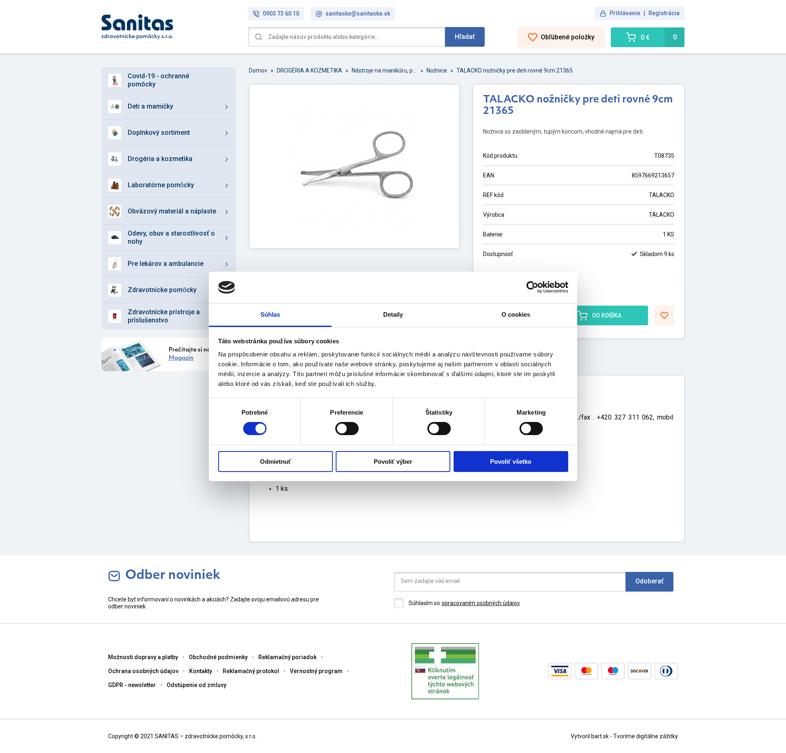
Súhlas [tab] (270, 314)
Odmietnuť (275, 461)
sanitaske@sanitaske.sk (357, 13)
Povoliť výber (393, 461)
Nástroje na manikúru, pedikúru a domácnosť (384, 70)
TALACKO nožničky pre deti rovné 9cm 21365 (514, 70)
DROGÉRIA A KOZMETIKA (309, 70)
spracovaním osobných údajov (481, 603)
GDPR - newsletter (132, 685)
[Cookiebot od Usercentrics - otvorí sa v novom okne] (532, 287)
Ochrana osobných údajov (143, 671)
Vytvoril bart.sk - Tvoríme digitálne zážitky (624, 736)
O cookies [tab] (516, 314)
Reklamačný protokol (251, 671)
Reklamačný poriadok (287, 657)
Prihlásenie (625, 13)
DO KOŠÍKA (606, 315)
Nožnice (437, 70)
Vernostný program (316, 671)
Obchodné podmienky (218, 657)
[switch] (347, 428)
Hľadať (465, 37)
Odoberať (649, 581)
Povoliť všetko (510, 461)
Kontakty (200, 671)
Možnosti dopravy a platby (143, 657)
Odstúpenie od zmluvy (196, 685)
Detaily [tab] (393, 314)
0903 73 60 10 (281, 13)
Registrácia (664, 13)
